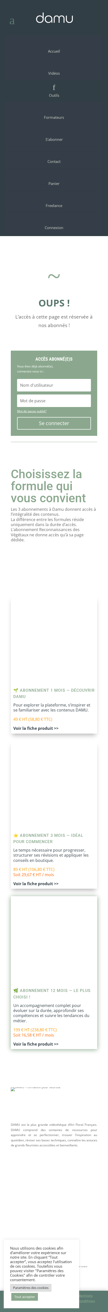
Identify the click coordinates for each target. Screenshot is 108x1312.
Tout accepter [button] (24, 1296)
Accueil (20, 1218)
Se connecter (54, 423)
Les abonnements (31, 1226)
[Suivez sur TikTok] (81, 1179)
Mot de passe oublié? (31, 411)
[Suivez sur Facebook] (26, 1179)
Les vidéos (23, 1233)
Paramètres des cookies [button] (30, 1287)
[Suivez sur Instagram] (54, 1179)
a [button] (12, 20)
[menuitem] (54, 46)
